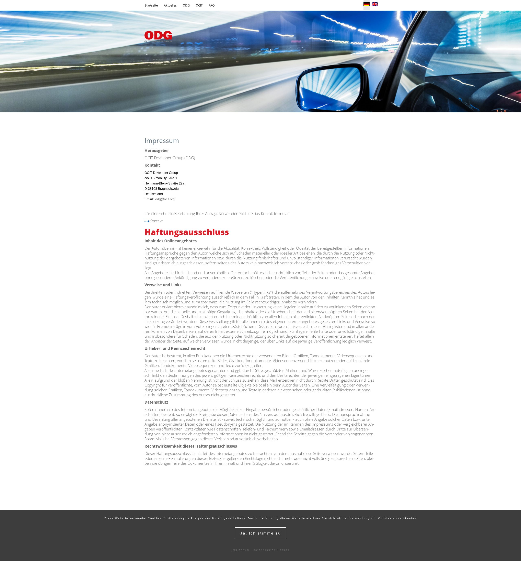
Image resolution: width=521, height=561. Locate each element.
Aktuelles (170, 5)
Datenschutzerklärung (271, 550)
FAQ (212, 5)
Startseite (151, 5)
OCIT (199, 5)
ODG (186, 5)
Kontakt (156, 220)
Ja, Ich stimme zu (260, 533)
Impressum (240, 550)
